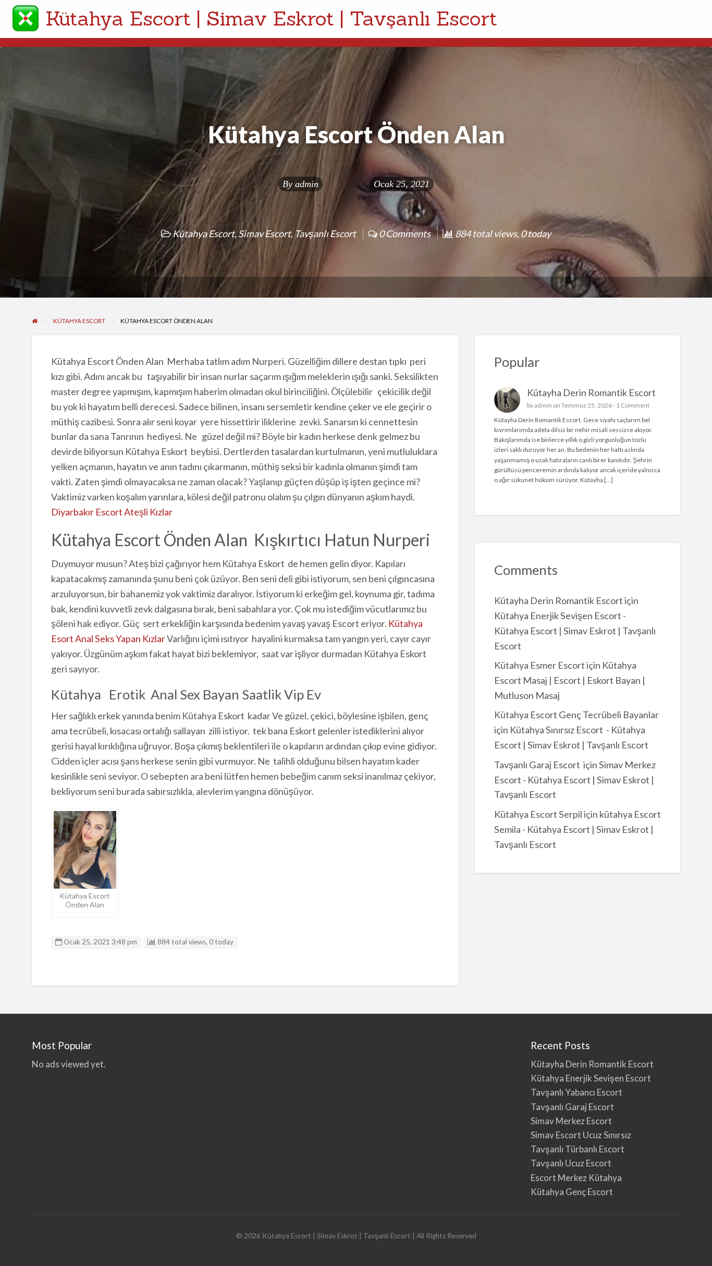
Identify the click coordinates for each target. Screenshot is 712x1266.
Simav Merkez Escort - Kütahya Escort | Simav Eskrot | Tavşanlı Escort (575, 780)
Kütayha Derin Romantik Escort (591, 392)
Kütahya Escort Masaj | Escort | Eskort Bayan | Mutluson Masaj (569, 680)
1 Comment (632, 405)
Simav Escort (264, 233)
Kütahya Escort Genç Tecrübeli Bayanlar (576, 714)
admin (306, 184)
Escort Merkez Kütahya (576, 1177)
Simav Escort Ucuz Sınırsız (581, 1134)
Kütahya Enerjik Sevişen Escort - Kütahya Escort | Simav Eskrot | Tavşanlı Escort (575, 631)
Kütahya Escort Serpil (538, 814)
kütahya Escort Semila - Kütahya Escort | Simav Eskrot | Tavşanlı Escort (577, 829)
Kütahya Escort (204, 233)
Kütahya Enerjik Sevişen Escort (591, 1078)
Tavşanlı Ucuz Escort (571, 1163)
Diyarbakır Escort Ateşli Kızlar (112, 512)
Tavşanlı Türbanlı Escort (577, 1149)
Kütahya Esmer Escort (539, 665)
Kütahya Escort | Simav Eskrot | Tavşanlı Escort (271, 18)
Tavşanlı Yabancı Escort (576, 1092)
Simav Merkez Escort (571, 1120)
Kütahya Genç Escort (573, 1191)
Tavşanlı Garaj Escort (538, 764)
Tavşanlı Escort (325, 233)
